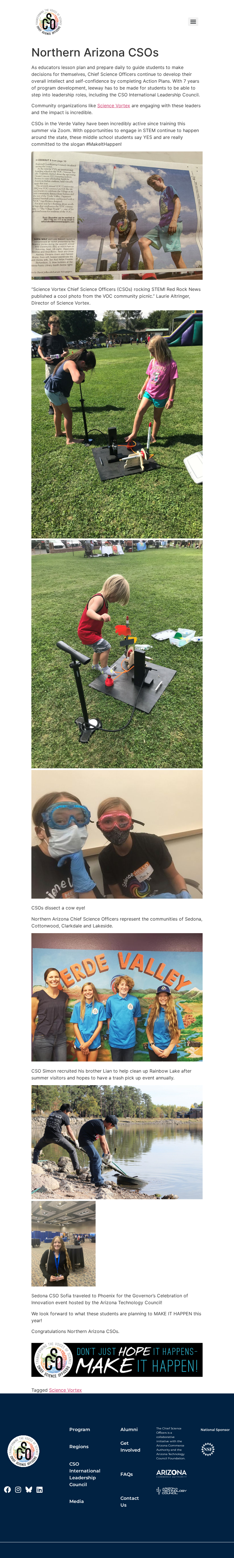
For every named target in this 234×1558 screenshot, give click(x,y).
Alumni (129, 1429)
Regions (78, 1446)
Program (79, 1429)
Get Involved (130, 1447)
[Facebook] (7, 1489)
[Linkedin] (39, 1489)
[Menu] (193, 21)
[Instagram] (18, 1489)
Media (76, 1501)
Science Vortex (113, 105)
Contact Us (129, 1502)
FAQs (126, 1474)
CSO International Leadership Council (84, 1474)
